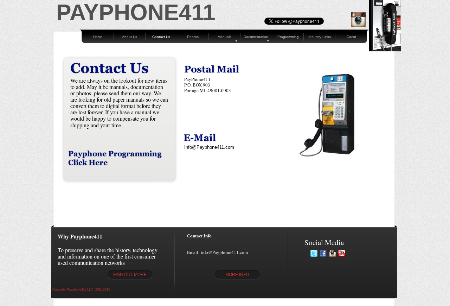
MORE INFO (237, 274)
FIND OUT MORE (130, 274)
